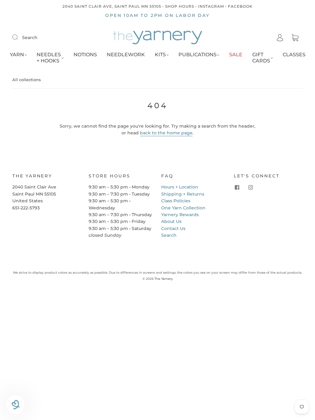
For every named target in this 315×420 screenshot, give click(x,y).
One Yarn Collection (183, 208)
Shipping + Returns (182, 194)
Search (30, 37)
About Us (171, 221)
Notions (85, 54)
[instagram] (250, 187)
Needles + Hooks (49, 58)
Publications (197, 54)
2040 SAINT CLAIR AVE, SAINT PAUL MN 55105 (111, 6)
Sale (235, 54)
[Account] (280, 37)
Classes (294, 54)
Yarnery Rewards (180, 214)
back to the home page (166, 133)
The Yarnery (163, 279)
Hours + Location (179, 187)
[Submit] (19, 37)
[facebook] (237, 187)
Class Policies (175, 201)
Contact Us (173, 228)
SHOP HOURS (179, 6)
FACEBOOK (240, 6)
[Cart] (295, 38)
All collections (26, 79)
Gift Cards (261, 58)
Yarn (17, 54)
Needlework (126, 54)
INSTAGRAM (211, 6)
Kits (160, 54)
